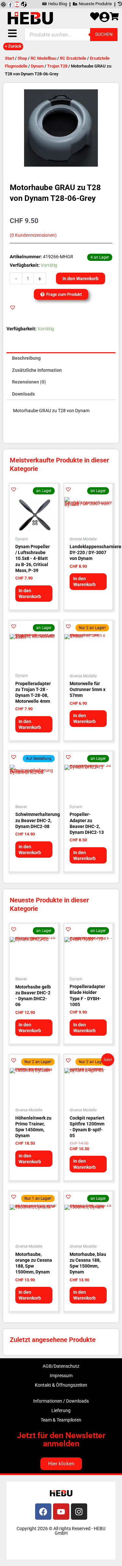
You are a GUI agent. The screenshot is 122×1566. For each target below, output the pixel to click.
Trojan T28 (57, 66)
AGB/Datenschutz (61, 1366)
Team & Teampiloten (61, 1420)
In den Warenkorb (80, 278)
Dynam (37, 66)
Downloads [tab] (23, 394)
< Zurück (13, 46)
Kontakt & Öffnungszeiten (61, 1385)
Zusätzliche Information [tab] (37, 370)
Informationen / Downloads (61, 1401)
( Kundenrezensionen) (33, 235)
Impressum (61, 1375)
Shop (22, 58)
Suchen (104, 34)
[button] (13, 307)
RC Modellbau (43, 58)
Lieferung (61, 1410)
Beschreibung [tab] (26, 358)
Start (9, 58)
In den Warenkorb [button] (30, 593)
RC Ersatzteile (73, 58)
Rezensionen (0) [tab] (29, 381)
